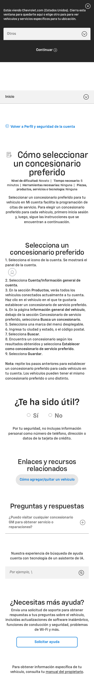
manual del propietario (64, 672)
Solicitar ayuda (47, 642)
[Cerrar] (88, 6)
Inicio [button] (9, 97)
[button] (47, 523)
